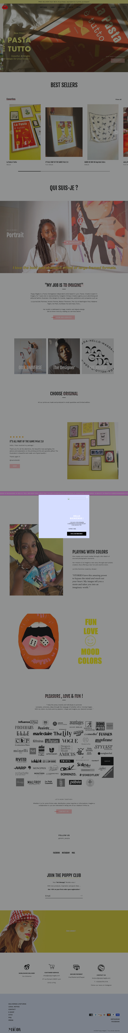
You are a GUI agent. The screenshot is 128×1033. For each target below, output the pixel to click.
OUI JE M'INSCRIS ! (76, 534)
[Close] (87, 497)
